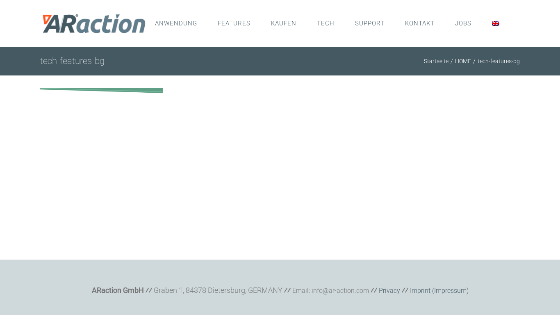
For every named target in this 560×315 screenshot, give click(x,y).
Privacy (389, 290)
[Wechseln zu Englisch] (495, 23)
